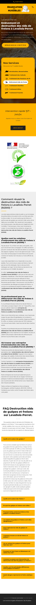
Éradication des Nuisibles (17, 598)
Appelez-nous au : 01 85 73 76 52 (15, 45)
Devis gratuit (18, 128)
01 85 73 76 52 (19, 1)
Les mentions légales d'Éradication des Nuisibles (17, 600)
